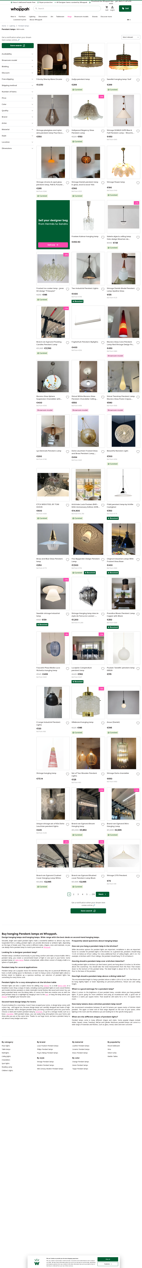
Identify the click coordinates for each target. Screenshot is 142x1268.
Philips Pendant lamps (45, 1049)
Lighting (12, 26)
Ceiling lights (6, 1056)
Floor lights (6, 1046)
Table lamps (6, 1049)
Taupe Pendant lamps (80, 1069)
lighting (46, 986)
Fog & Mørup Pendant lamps (47, 1053)
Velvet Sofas (112, 1053)
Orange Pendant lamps (80, 1062)
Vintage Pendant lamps (45, 1062)
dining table (62, 986)
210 (93, 894)
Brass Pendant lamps (80, 1053)
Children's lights (7, 1070)
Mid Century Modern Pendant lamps (50, 1069)
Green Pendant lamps (80, 1065)
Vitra (109, 1049)
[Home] (20, 8)
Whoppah (46, 947)
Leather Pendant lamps (80, 1046)
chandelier (9, 1014)
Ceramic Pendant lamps (81, 1049)
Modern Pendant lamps (45, 1065)
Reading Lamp (7, 1067)
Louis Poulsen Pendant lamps (47, 1046)
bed (46, 994)
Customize (107, 1264)
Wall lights (5, 1053)
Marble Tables (113, 1056)
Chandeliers (6, 1060)
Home (4, 26)
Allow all (108, 1259)
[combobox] (68, 8)
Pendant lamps (23, 26)
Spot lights (6, 1063)
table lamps (19, 960)
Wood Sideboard (114, 1046)
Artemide (39, 1012)
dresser (4, 997)
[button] (110, 2)
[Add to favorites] (67, 80)
